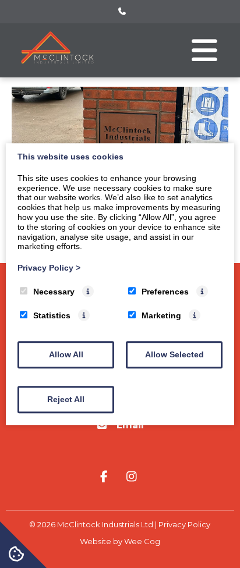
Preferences (165, 291)
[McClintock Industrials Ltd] (58, 67)
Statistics (51, 315)
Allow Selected (174, 354)
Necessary (54, 291)
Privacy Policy (48, 267)
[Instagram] (132, 477)
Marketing (161, 315)
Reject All (65, 399)
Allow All (66, 354)
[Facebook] (106, 477)
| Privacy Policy (182, 524)
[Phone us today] (122, 11)
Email (130, 425)
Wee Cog (142, 541)
